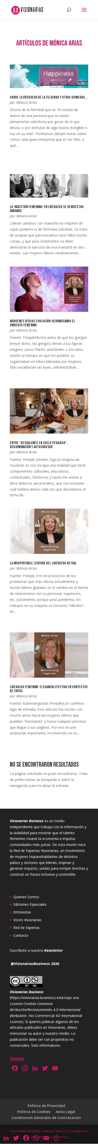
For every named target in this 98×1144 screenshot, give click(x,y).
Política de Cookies (33, 1111)
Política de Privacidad (46, 1105)
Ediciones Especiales (29, 904)
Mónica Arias (26, 102)
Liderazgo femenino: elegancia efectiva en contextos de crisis (49, 689)
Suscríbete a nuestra (36, 950)
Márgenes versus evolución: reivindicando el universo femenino (42, 323)
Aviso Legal (65, 1111)
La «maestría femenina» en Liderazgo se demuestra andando (46, 209)
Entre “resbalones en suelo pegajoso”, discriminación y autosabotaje (39, 445)
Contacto (20, 935)
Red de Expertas (26, 927)
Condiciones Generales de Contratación (46, 1117)
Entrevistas (22, 912)
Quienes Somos (26, 896)
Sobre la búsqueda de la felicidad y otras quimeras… (48, 97)
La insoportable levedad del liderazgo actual (43, 563)
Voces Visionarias (27, 919)
